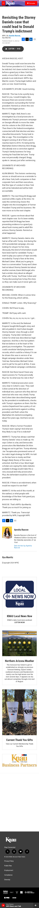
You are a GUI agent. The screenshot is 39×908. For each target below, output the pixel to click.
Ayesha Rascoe (14, 36)
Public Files (8, 866)
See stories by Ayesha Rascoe (23, 546)
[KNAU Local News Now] (19, 594)
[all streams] (36, 905)
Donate (32, 3)
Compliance (8, 875)
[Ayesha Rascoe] (7, 533)
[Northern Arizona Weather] (19, 643)
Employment (8, 870)
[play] (3, 905)
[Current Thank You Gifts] (19, 712)
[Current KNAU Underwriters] (19, 760)
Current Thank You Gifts (19, 740)
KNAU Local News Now (19, 616)
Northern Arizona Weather (19, 661)
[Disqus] (19, 802)
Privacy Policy (9, 861)
